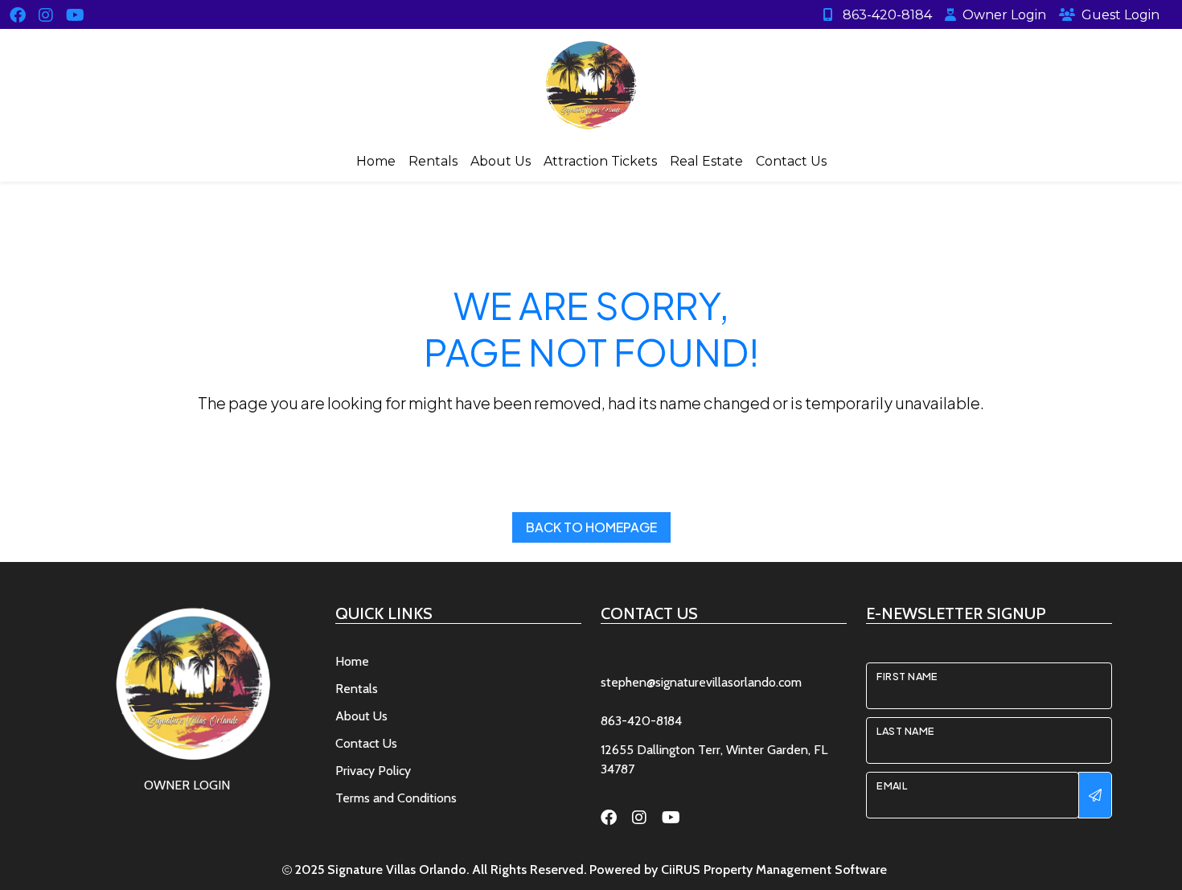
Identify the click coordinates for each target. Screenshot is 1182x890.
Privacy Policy (373, 770)
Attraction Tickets (600, 161)
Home (376, 161)
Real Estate (706, 161)
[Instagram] (46, 14)
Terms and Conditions (396, 798)
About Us (500, 161)
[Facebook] (18, 14)
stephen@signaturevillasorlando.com (701, 682)
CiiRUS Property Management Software (774, 869)
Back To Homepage (591, 527)
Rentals (433, 161)
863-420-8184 (885, 15)
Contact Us (791, 161)
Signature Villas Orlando (396, 869)
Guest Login (1120, 15)
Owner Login (1004, 15)
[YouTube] (75, 14)
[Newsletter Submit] (1095, 795)
